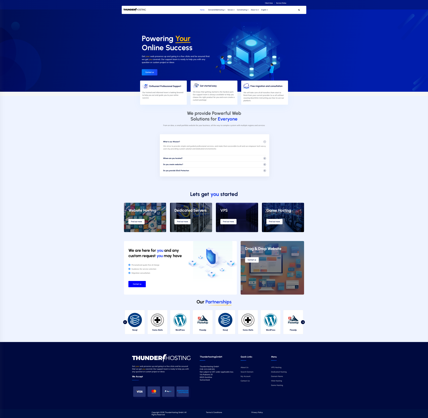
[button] (125, 322)
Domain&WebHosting (216, 10)
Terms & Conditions (214, 412)
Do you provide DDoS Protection (176, 170)
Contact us (149, 72)
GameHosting (242, 10)
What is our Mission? (171, 142)
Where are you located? (173, 158)
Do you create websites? (173, 164)
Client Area (269, 3)
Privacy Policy (257, 412)
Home (202, 10)
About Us (254, 10)
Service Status (281, 3)
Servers (230, 10)
